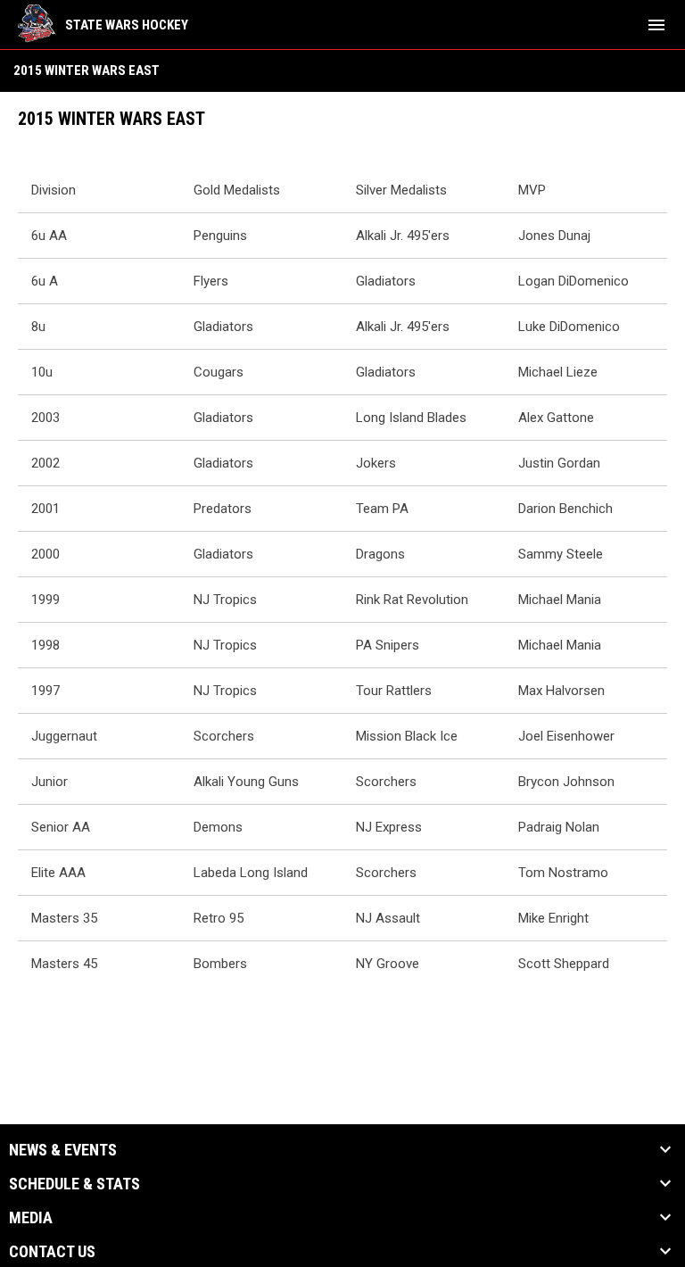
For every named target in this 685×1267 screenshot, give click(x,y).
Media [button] (31, 1218)
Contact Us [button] (52, 1252)
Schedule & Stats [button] (74, 1184)
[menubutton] (656, 25)
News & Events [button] (63, 1150)
